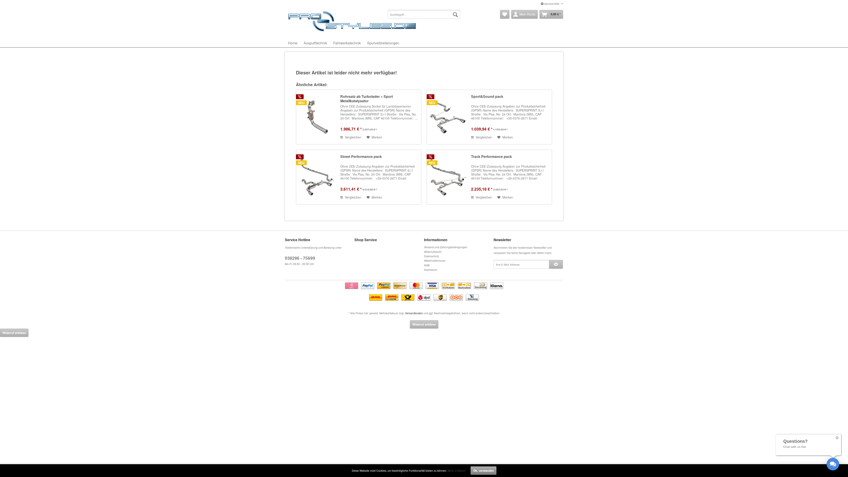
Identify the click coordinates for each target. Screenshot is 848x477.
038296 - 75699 (300, 258)
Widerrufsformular (434, 260)
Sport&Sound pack (487, 96)
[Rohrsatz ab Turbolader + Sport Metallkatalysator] (317, 117)
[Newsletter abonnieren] (556, 264)
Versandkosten (414, 313)
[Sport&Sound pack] (448, 117)
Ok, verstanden (483, 470)
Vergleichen (352, 137)
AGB (427, 265)
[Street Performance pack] (317, 177)
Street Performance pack (361, 156)
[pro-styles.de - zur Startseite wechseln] (353, 21)
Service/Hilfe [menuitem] (551, 4)
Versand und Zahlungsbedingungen (445, 247)
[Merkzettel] (504, 14)
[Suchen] (455, 14)
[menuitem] (424, 14)
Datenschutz (431, 256)
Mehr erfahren (457, 471)
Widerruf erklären (424, 324)
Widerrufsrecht (432, 252)
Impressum (430, 269)
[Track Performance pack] (448, 177)
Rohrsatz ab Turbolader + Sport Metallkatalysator (366, 98)
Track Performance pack (491, 156)
